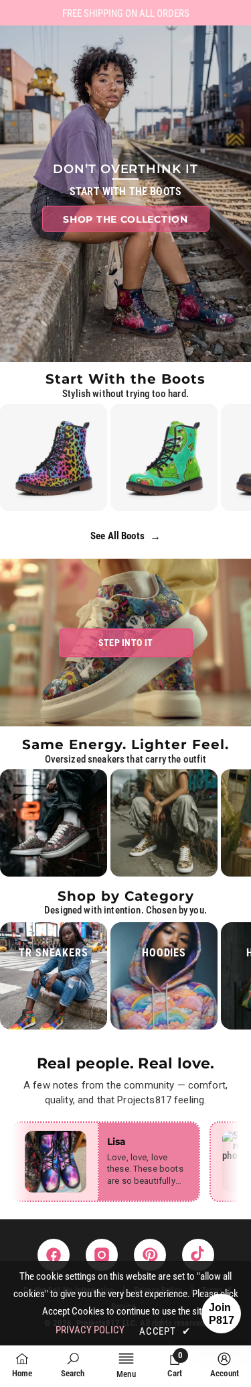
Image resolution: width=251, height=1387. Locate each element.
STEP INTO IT (125, 642)
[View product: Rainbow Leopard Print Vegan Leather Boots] (53, 457)
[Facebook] (53, 1255)
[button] (221, 1313)
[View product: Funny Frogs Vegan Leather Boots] (164, 457)
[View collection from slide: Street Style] (53, 823)
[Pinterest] (150, 1255)
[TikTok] (198, 1255)
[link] (73, 1365)
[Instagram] (102, 1255)
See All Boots (125, 536)
